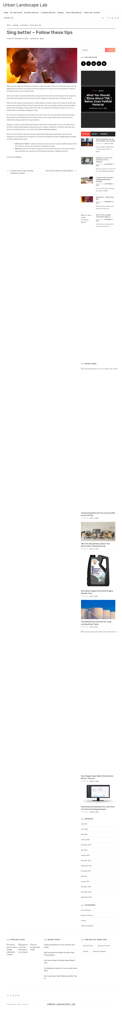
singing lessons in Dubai (67, 137)
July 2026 (84, 824)
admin (42, 39)
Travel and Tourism (92, 12)
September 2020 (86, 897)
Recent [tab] (95, 134)
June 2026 (84, 829)
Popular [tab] (85, 134)
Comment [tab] (104, 134)
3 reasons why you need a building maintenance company (21, 172)
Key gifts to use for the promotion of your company (104, 159)
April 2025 (84, 850)
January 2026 (85, 839)
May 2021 (84, 876)
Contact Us (8, 18)
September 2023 (86, 866)
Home (6, 12)
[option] (98, 99)
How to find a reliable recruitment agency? (60, 171)
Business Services (31, 12)
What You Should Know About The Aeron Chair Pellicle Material (98, 99)
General (60, 12)
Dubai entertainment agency (47, 129)
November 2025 (86, 845)
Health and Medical (74, 12)
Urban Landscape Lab (25, 5)
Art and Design (16, 12)
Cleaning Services (48, 12)
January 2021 (85, 881)
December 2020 (86, 887)
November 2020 (86, 892)
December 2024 (86, 860)
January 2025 (85, 855)
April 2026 (84, 834)
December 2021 (86, 871)
